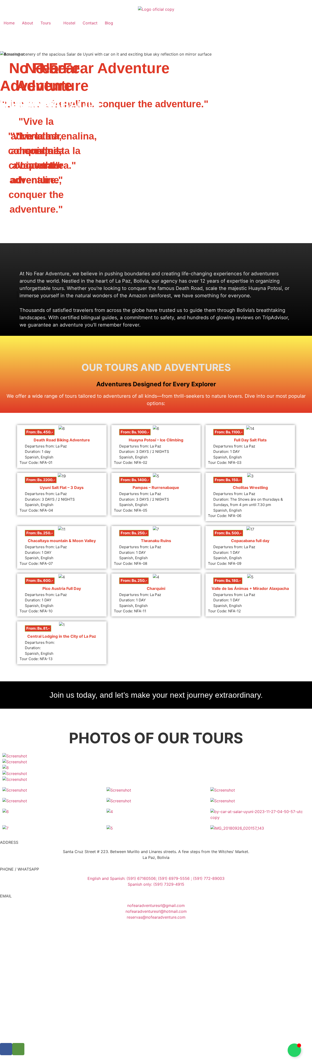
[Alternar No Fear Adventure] (294, 1050)
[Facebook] (6, 1049)
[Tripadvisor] (18, 1049)
